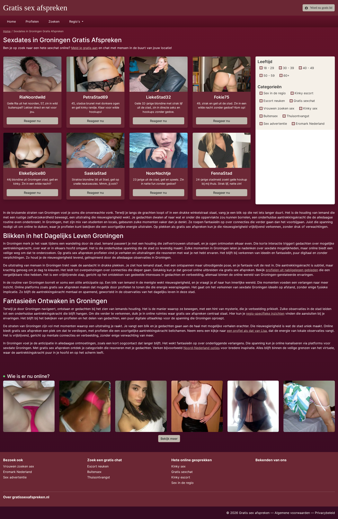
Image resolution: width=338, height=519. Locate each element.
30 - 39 (288, 68)
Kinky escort (304, 93)
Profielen (32, 21)
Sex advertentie (275, 124)
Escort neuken (274, 101)
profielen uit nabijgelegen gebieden (292, 270)
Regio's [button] (75, 21)
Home (11, 21)
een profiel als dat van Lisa (247, 331)
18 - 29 (268, 68)
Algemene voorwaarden (292, 513)
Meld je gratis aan (84, 48)
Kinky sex (310, 108)
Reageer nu (32, 121)
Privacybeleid (325, 513)
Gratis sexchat (304, 101)
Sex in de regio (274, 93)
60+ (286, 75)
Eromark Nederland (310, 124)
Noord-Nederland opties (201, 348)
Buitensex (270, 116)
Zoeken (54, 21)
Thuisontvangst (298, 116)
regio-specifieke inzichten (265, 313)
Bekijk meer (169, 439)
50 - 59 (269, 75)
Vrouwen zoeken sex (278, 108)
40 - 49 (308, 68)
